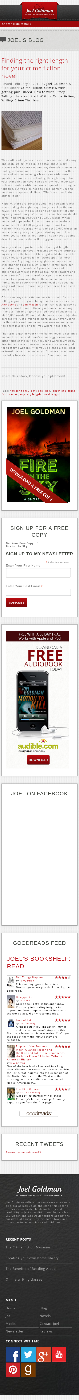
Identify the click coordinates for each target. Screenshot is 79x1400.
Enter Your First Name (23, 565)
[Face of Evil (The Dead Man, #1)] (11, 1026)
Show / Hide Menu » (16, 24)
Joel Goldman (57, 84)
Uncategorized (26, 96)
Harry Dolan (27, 980)
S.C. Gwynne (18, 1062)
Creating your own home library (32, 1258)
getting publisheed (16, 92)
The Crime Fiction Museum (28, 1247)
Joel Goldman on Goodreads (28, 1370)
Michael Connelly (30, 1092)
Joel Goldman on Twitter (28, 1354)
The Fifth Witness (28, 1089)
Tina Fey (25, 1000)
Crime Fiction (31, 88)
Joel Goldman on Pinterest (13, 1370)
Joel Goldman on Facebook (13, 1354)
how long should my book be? (30, 390)
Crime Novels (55, 88)
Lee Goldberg (28, 1023)
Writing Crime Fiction (57, 96)
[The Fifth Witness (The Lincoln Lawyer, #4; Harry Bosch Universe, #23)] (11, 1099)
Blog (43, 1308)
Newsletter (15, 1331)
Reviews (46, 1331)
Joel (9, 1316)
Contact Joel (49, 1323)
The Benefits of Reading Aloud (31, 1268)
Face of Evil (24, 1020)
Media (11, 1323)
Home (10, 1308)
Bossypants (24, 997)
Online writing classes (24, 1279)
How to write (44, 92)
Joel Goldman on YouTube (59, 1354)
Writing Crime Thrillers (20, 100)
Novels (45, 1316)
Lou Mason (30, 304)
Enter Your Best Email (24, 586)
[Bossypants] (11, 1007)
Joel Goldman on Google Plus (43, 1354)
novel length (51, 394)
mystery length (30, 394)
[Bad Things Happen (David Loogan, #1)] (11, 987)
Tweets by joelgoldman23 (23, 1152)
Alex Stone (8, 304)
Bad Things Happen (29, 977)
